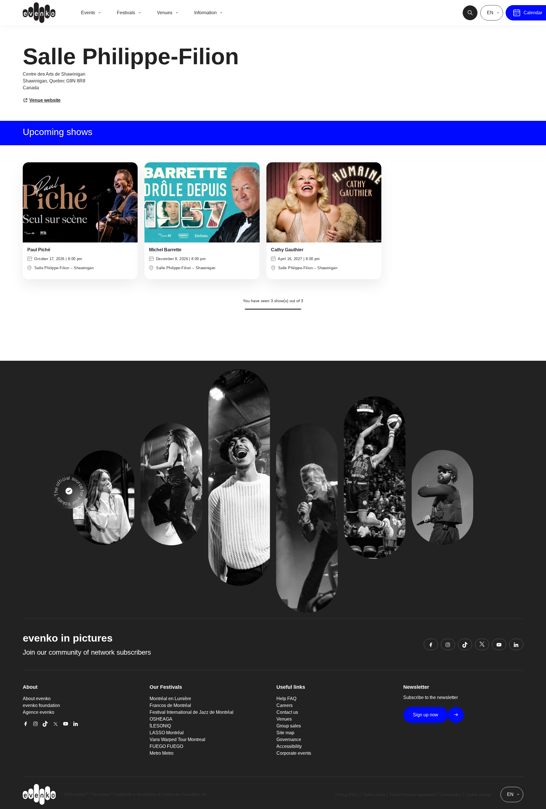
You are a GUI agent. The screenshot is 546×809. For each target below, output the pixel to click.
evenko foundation (41, 705)
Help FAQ (286, 698)
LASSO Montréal (167, 732)
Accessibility (289, 746)
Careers (284, 705)
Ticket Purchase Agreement (412, 795)
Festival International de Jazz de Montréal (191, 712)
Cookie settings (478, 795)
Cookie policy (450, 795)
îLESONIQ (160, 725)
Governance (288, 739)
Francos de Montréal (170, 705)
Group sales (288, 725)
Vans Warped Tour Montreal (177, 739)
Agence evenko (38, 712)
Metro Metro (161, 753)
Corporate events (293, 753)
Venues (284, 719)
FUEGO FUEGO (166, 746)
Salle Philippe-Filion (51, 268)
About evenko (37, 698)
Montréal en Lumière (170, 698)
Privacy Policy (347, 795)
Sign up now (425, 714)
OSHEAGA (161, 719)
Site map (285, 732)
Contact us (287, 712)
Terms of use (374, 795)
